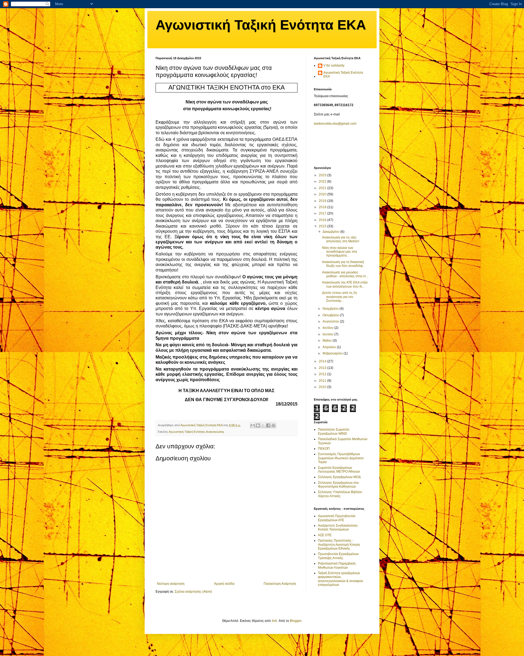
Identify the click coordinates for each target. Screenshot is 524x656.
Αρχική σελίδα (224, 584)
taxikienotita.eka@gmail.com (335, 124)
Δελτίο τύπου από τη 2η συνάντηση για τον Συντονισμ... (339, 297)
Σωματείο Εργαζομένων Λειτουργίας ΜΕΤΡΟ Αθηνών (339, 469)
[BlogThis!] (258, 425)
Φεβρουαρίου (333, 353)
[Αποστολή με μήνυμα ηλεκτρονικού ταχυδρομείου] (252, 425)
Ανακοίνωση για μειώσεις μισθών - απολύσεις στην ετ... (345, 274)
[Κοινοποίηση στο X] (263, 425)
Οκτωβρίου (331, 315)
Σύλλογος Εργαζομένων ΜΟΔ (339, 477)
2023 (323, 175)
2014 (323, 361)
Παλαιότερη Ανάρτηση (280, 584)
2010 (323, 387)
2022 (323, 181)
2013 (323, 368)
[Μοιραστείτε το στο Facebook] (268, 425)
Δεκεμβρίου (331, 232)
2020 (323, 194)
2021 (323, 188)
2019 (323, 201)
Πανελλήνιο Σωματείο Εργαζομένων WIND (333, 431)
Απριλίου (330, 347)
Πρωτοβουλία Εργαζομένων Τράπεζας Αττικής (338, 556)
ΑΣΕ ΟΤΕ (325, 535)
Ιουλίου (328, 328)
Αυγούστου (331, 321)
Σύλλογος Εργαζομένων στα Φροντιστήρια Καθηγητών (338, 484)
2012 (323, 374)
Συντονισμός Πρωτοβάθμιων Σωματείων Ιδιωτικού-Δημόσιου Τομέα (341, 458)
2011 (323, 381)
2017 (323, 213)
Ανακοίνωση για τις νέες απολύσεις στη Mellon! (340, 239)
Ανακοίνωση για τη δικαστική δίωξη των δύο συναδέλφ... (343, 264)
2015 (323, 226)
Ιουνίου (328, 334)
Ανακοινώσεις (215, 431)
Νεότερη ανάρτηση (170, 584)
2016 (323, 220)
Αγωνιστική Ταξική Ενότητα (186, 431)
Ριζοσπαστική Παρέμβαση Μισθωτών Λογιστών (337, 565)
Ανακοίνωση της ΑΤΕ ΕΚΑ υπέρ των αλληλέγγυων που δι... (345, 284)
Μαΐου (328, 340)
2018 (323, 207)
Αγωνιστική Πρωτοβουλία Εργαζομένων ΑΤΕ (336, 518)
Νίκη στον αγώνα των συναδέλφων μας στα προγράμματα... (339, 252)
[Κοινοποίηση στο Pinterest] (273, 425)
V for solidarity (333, 65)
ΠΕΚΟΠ (324, 449)
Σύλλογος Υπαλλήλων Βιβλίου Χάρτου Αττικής (340, 494)
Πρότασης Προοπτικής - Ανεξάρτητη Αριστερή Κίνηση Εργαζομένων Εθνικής (339, 544)
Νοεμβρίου (331, 309)
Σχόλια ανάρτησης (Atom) (193, 592)
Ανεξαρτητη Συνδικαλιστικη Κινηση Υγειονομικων (338, 527)
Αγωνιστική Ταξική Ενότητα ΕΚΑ (261, 24)
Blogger (295, 621)
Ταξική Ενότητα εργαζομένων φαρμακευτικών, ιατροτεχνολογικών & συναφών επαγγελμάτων (340, 579)
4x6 (274, 621)
